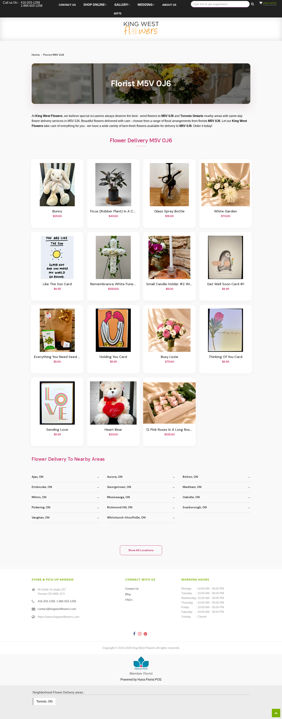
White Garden (225, 211)
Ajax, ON (37, 477)
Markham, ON (192, 487)
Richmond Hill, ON (119, 507)
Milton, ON (39, 497)
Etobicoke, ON (42, 487)
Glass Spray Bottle (169, 211)
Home (36, 54)
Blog (128, 594)
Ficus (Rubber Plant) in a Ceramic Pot (113, 211)
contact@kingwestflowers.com (57, 608)
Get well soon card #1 (225, 284)
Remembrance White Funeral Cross (113, 284)
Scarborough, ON (195, 507)
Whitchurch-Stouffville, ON (126, 517)
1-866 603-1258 (66, 601)
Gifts (117, 13)
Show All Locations (141, 550)
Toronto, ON (44, 701)
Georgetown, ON (119, 487)
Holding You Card (113, 357)
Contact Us (67, 5)
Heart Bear (113, 430)
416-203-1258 (46, 601)
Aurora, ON (114, 477)
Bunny (57, 211)
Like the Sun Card (57, 284)
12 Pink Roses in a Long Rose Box (169, 430)
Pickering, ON (41, 507)
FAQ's (129, 599)
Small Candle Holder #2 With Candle (169, 284)
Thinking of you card (225, 357)
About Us (169, 5)
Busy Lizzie (169, 357)
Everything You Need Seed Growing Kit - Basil (57, 357)
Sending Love (57, 430)
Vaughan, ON (40, 517)
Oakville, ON (191, 497)
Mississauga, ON (118, 497)
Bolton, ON (190, 477)
